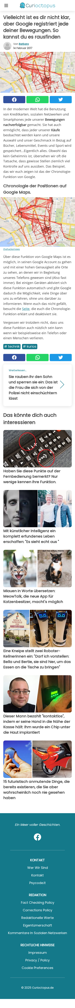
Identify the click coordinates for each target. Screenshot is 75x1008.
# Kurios (29, 346)
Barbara (24, 44)
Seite (25, 309)
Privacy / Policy (37, 960)
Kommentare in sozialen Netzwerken (37, 933)
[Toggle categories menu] (6, 5)
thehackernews (11, 249)
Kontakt (37, 875)
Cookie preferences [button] (37, 968)
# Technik (12, 346)
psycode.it (37, 883)
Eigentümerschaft (37, 925)
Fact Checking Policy (37, 902)
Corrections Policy (37, 910)
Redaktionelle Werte (37, 917)
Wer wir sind (37, 867)
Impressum (37, 952)
